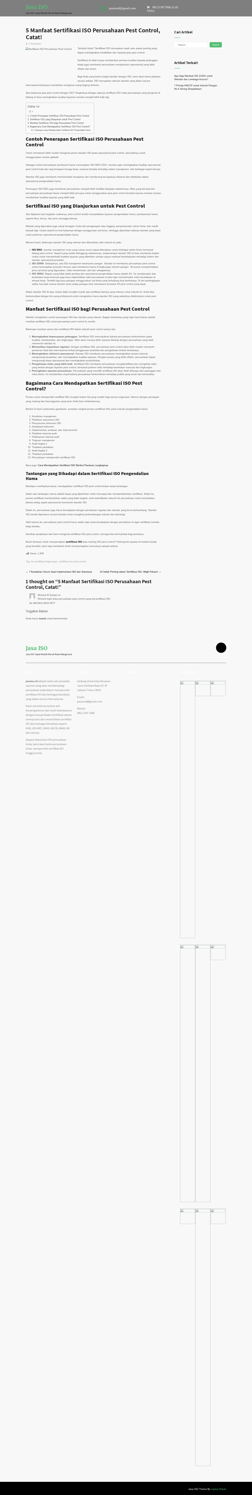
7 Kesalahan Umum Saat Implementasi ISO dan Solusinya (59, 571)
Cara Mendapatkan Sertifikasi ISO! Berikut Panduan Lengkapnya (73, 465)
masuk (42, 618)
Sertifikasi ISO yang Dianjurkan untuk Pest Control (55, 119)
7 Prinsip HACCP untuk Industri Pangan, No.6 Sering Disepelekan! (196, 87)
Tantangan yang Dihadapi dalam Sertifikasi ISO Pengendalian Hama (62, 130)
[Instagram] (221, 648)
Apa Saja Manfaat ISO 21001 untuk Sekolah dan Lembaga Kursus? (193, 77)
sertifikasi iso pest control (72, 561)
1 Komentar (34, 43)
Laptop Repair (218, 1489)
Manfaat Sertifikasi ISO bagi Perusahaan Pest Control (57, 123)
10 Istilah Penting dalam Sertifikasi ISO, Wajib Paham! (130, 571)
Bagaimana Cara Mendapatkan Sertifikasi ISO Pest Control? (60, 126)
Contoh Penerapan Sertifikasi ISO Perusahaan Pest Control (59, 116)
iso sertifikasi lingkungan (44, 561)
